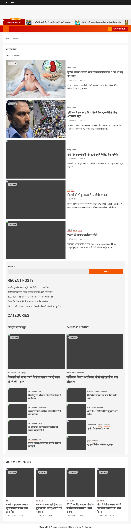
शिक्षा (98, 500)
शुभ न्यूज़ (69, 67)
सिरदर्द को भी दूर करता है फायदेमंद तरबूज (87, 194)
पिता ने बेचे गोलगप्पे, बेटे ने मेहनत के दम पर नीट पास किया (28, 301)
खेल (40, 391)
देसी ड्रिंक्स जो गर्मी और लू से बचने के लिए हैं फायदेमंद (92, 154)
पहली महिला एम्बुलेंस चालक (98, 428)
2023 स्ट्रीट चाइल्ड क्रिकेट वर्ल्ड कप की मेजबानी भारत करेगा (95, 22)
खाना (68, 190)
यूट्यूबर (88, 407)
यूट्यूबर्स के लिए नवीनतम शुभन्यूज (100, 444)
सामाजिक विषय (42, 407)
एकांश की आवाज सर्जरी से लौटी (82, 234)
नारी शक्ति (100, 425)
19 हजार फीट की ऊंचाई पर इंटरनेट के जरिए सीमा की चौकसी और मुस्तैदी (34, 306)
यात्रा (40, 423)
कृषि (19, 372)
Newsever (73, 527)
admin (82, 80)
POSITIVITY (90, 391)
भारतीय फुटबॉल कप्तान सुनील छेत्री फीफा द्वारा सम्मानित (28, 287)
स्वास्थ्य (74, 67)
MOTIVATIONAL (12, 372)
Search (11, 266)
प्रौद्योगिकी (69, 230)
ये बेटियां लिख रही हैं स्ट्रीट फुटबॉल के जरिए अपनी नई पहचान (46, 22)
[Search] (105, 29)
